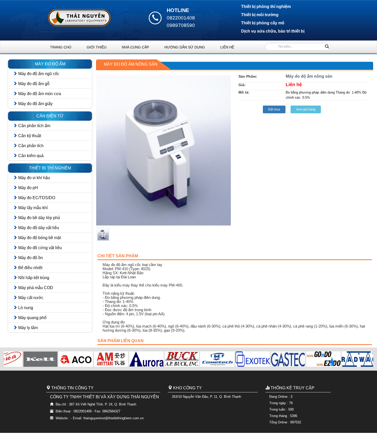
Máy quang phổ (31, 317)
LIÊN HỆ (227, 47)
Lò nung (25, 307)
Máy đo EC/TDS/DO (36, 198)
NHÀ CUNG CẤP (135, 47)
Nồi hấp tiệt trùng (33, 278)
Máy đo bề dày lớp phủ (38, 218)
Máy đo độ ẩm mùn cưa (39, 93)
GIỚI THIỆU (96, 47)
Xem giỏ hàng (305, 109)
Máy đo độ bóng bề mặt (39, 238)
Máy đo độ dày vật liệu (38, 228)
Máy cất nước (30, 298)
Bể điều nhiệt (29, 268)
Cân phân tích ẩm (33, 126)
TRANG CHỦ (60, 47)
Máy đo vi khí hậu (33, 178)
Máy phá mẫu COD (35, 288)
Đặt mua (274, 109)
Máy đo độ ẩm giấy (35, 103)
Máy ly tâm (27, 327)
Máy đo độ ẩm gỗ (33, 84)
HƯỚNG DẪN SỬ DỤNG (184, 47)
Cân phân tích (30, 146)
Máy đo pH (27, 188)
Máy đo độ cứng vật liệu (39, 248)
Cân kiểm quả (30, 156)
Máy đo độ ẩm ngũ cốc (38, 74)
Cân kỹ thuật (29, 136)
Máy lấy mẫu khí (32, 208)
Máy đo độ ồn (30, 258)
